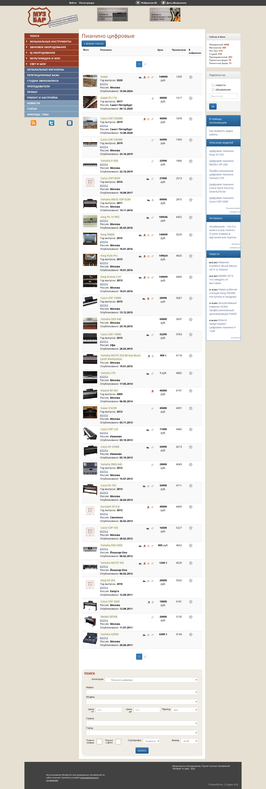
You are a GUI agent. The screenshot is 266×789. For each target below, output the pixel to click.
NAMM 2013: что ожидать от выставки (221, 279)
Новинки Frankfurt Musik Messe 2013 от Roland (223, 266)
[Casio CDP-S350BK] (90, 123)
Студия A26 (231, 784)
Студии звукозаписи (43, 80)
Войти (73, 2)
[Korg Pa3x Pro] (90, 260)
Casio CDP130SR (110, 178)
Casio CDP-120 (109, 429)
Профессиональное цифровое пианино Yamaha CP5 (221, 174)
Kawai (104, 76)
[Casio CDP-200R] (90, 606)
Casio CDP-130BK (111, 298)
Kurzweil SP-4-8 (110, 506)
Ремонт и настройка (42, 97)
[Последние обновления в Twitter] (51, 122)
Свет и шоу (38, 64)
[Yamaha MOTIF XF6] (90, 567)
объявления (223, 89)
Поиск (34, 36)
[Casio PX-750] (90, 490)
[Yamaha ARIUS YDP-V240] (90, 204)
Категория (97, 679)
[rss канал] (33, 122)
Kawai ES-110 (109, 97)
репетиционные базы (43, 75)
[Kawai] (90, 81)
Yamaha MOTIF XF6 (112, 562)
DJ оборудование (42, 52)
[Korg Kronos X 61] (90, 281)
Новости (33, 103)
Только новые (90, 741)
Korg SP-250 (108, 580)
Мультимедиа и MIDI (45, 58)
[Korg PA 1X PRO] (90, 221)
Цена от (91, 710)
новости (221, 85)
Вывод (175, 740)
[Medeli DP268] (90, 621)
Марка (89, 687)
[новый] (152, 77)
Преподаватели (38, 86)
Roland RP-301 (109, 390)
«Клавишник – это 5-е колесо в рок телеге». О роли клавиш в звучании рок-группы (222, 232)
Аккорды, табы (38, 114)
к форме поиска (94, 43)
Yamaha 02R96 (110, 634)
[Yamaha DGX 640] (90, 323)
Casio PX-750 (108, 485)
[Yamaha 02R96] (90, 638)
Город (89, 728)
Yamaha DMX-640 (111, 464)
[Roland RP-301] (90, 395)
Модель (90, 696)
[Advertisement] (51, 153)
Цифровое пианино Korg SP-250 (221, 152)
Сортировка (134, 740)
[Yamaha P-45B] (90, 165)
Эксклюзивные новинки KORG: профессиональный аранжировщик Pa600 (223, 308)
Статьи (32, 108)
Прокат (32, 92)
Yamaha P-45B (109, 160)
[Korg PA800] (90, 239)
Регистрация (86, 2)
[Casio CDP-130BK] (90, 302)
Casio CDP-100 (109, 527)
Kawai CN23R (109, 408)
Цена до (129, 710)
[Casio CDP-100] (90, 532)
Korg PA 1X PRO (110, 217)
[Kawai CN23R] (90, 412)
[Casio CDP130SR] (90, 182)
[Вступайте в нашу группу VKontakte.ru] (70, 122)
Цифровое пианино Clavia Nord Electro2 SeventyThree (221, 188)
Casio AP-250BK (110, 446)
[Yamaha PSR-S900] (90, 549)
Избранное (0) (149, 2)
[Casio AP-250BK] (90, 451)
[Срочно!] (148, 77)
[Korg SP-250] (90, 585)
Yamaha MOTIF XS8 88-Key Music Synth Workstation (120, 357)
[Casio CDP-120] (90, 433)
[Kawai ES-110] (90, 102)
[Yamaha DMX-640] (90, 468)
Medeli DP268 (109, 616)
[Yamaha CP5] (90, 377)
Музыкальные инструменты (50, 41)
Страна (90, 718)
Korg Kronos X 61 (111, 276)
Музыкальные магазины (45, 69)
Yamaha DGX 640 (111, 319)
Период (166, 709)
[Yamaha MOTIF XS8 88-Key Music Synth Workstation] (90, 360)
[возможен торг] (144, 77)
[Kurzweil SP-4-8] (90, 511)
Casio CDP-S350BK (112, 118)
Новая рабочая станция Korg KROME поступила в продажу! (223, 293)
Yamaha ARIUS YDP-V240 (115, 199)
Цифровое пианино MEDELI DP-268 (221, 162)
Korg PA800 (107, 234)
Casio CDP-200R (110, 601)
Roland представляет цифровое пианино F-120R (222, 325)
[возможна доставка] (140, 77)
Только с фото (109, 741)
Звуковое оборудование (48, 47)
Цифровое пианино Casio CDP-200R (221, 199)
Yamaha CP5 (108, 373)
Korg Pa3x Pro (109, 255)
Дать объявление (176, 2)
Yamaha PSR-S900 (111, 545)
